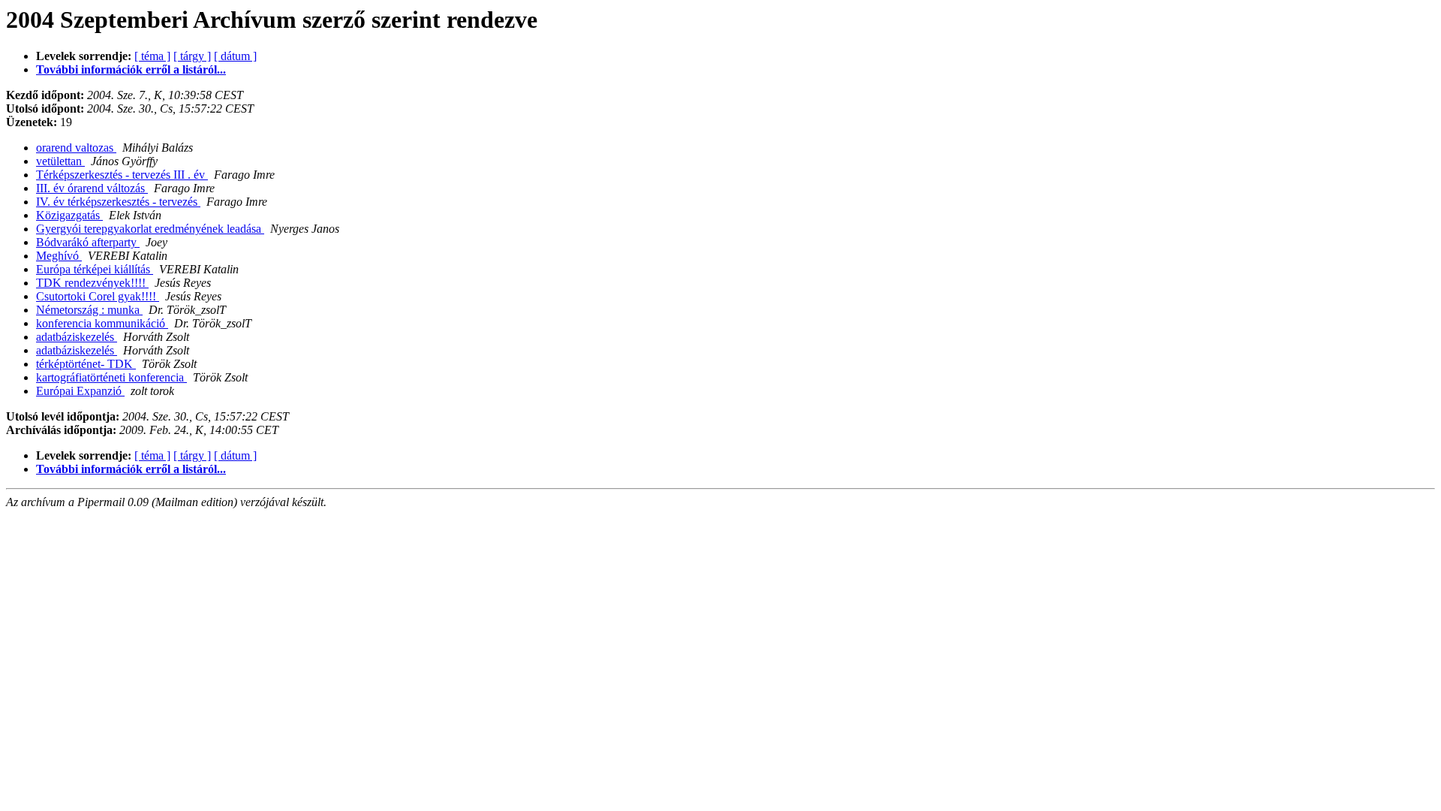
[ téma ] (152, 56)
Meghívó (59, 255)
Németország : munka (89, 309)
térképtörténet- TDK (86, 363)
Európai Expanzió (80, 390)
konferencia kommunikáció (102, 323)
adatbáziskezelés (76, 336)
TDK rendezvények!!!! (92, 282)
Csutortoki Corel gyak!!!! (97, 296)
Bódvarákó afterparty (88, 242)
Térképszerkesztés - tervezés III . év (122, 174)
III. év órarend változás (92, 188)
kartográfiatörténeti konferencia (111, 377)
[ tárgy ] (192, 56)
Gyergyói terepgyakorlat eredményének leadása (150, 228)
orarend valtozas (76, 147)
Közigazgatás (69, 215)
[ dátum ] (235, 56)
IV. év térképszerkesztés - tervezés (118, 201)
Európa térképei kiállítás (94, 269)
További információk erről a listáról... (131, 69)
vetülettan (60, 161)
